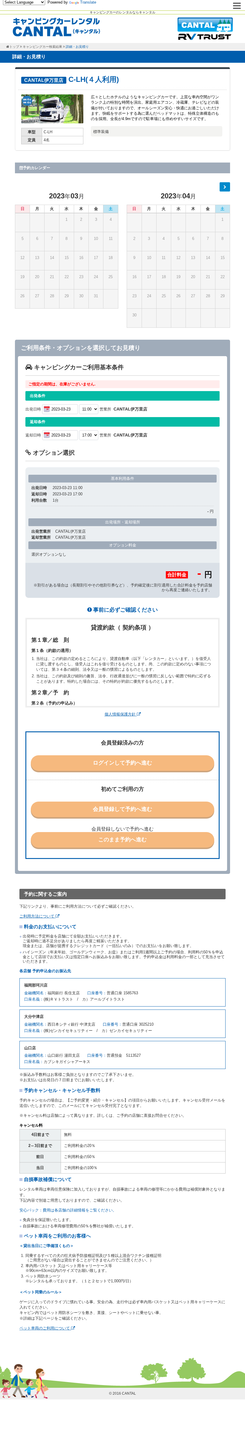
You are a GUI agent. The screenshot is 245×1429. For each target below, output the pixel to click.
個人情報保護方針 (121, 714)
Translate (88, 2)
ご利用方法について (37, 916)
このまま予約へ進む (122, 840)
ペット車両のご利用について (45, 1328)
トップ (14, 46)
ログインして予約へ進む (122, 763)
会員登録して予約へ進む (122, 809)
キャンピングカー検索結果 (42, 46)
